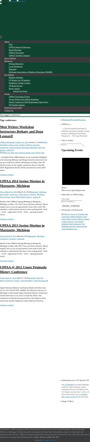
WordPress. (52, 440)
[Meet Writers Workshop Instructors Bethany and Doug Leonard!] (22, 153)
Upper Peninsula (40, 281)
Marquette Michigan (30, 148)
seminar (36, 197)
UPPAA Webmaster (7, 142)
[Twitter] (13, 1)
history (17, 281)
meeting (33, 194)
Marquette (34, 192)
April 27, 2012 (10, 278)
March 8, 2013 (11, 236)
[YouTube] (4, 1)
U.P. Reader (69, 385)
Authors (22, 145)
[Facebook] (21, 1)
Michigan (40, 194)
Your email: (65, 199)
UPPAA (9, 150)
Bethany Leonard (33, 145)
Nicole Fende (5, 197)
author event (13, 145)
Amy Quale (4, 194)
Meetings (42, 192)
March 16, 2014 (11, 192)
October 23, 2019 (22, 142)
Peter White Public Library (21, 197)
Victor (2, 192)
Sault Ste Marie (27, 281)
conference (4, 148)
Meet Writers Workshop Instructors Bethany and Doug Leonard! (21, 131)
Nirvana (44, 440)
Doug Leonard (15, 148)
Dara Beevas (24, 194)
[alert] (75, 173)
